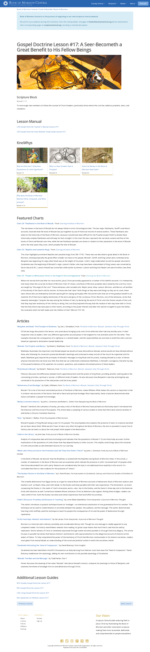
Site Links (23, 615)
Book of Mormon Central (28, 3)
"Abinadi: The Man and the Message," (32, 558)
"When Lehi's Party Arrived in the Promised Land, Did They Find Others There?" (50, 451)
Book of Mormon (61, 9)
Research (112, 3)
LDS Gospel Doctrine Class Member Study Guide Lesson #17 (41, 132)
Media (123, 3)
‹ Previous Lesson (25, 604)
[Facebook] (62, 641)
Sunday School (97, 3)
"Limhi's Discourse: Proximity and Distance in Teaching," (40, 500)
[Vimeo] (82, 641)
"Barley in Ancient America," (28, 402)
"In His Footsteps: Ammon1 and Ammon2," (34, 519)
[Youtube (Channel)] (87, 641)
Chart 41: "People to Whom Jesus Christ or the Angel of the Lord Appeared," (49, 276)
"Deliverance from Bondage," (29, 385)
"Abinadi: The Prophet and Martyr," (32, 346)
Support (39, 615)
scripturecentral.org (52, 25)
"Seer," (20, 418)
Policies (23, 624)
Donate (143, 3)
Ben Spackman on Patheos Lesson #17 (32, 598)
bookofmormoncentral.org (100, 22)
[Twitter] (67, 641)
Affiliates (23, 626)
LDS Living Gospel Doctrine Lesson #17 (33, 593)
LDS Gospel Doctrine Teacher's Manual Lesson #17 (38, 127)
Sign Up (39, 621)
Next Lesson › (126, 604)
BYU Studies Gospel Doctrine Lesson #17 (33, 583)
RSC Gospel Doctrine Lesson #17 (30, 588)
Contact (23, 621)
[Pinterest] (77, 641)
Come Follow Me (45, 9)
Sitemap (23, 629)
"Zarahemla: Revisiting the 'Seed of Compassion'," (38, 545)
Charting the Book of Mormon (98, 276)
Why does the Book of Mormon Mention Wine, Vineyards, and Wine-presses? (31, 199)
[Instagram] (72, 641)
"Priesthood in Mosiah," (27, 369)
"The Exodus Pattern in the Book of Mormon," (36, 473)
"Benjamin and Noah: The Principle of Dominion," (37, 326)
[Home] (6, 3)
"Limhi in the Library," (26, 434)
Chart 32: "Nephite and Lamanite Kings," (34, 249)
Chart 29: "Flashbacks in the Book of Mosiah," (36, 223)
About (132, 3)
